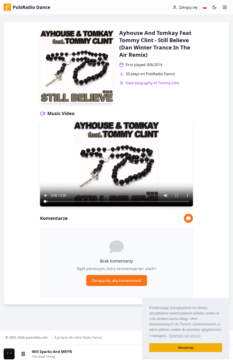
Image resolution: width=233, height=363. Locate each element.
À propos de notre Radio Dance (78, 337)
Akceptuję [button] (186, 347)
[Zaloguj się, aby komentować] (188, 218)
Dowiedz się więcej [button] (184, 336)
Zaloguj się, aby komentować (117, 280)
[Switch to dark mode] (214, 7)
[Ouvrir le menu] (224, 7)
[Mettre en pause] (23, 354)
